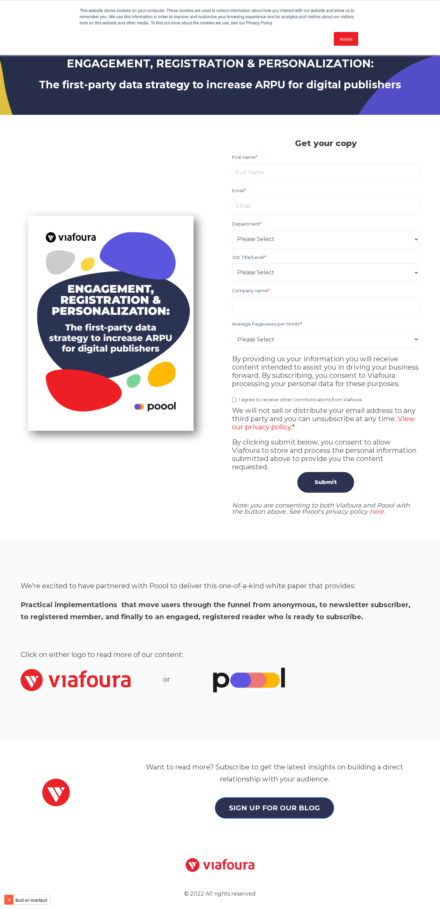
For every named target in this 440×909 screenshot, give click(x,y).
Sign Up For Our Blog (274, 808)
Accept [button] (346, 39)
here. (377, 511)
